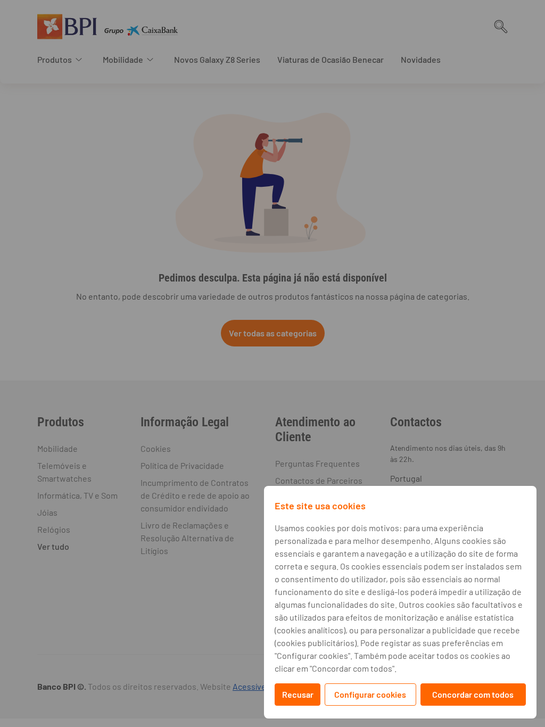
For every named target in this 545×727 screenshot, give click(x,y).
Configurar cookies (370, 694)
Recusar (297, 694)
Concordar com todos (473, 694)
